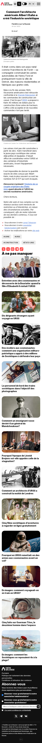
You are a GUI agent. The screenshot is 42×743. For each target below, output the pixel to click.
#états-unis (28, 243)
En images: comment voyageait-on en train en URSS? (20, 591)
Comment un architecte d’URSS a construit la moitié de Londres (19, 492)
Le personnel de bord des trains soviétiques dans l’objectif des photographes (18, 388)
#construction (11, 243)
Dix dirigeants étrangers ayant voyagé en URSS (18, 317)
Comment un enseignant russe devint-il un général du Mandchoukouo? (18, 423)
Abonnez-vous (13, 684)
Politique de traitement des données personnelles (16, 677)
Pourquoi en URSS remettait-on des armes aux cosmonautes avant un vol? (20, 558)
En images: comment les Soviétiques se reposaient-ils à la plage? (19, 657)
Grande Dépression (26, 95)
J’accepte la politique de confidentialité (17, 710)
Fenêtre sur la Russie (21, 24)
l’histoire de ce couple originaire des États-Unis (21, 186)
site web (35, 230)
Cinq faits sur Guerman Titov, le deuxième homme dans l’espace (19, 624)
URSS (24, 100)
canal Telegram (29, 222)
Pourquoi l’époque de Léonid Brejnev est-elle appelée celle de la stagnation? (20, 458)
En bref (14, 31)
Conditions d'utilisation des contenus (17, 680)
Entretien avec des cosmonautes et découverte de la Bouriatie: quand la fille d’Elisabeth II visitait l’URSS (21, 283)
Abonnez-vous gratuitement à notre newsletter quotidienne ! (20, 701)
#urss (17, 237)
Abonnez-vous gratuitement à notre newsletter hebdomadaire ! (20, 695)
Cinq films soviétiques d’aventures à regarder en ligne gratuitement (20, 524)
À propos (5, 673)
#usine (6, 237)
